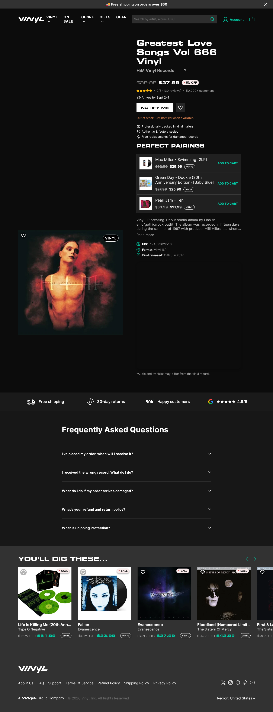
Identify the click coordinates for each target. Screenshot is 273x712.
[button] (247, 559)
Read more (145, 235)
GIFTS (105, 17)
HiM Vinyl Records (155, 70)
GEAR (121, 17)
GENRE (87, 17)
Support (54, 683)
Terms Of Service (79, 683)
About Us (25, 683)
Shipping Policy (136, 683)
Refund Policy (109, 683)
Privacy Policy (164, 683)
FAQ (41, 683)
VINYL (52, 17)
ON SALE (68, 19)
